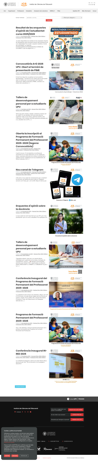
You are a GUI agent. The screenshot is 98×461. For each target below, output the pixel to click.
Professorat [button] (20, 11)
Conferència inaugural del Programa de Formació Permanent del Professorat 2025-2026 (32, 283)
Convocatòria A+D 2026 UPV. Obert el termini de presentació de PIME (29, 67)
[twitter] (25, 412)
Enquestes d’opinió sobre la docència (30, 207)
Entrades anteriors (20, 386)
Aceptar (7, 455)
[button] (95, 11)
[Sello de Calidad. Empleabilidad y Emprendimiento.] (61, 450)
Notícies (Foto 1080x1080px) (38, 36)
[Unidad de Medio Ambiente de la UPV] (39, 450)
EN (94, 2)
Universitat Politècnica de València (77, 457)
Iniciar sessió (91, 4)
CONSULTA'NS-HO (77, 414)
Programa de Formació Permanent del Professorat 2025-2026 (32, 318)
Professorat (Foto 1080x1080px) (23, 37)
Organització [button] (11, 11)
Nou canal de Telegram (29, 169)
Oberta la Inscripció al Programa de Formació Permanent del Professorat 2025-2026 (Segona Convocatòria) (32, 140)
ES (91, 2)
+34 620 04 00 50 (68, 441)
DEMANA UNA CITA (77, 419)
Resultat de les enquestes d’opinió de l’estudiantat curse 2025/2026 (31, 31)
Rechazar (15, 455)
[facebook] (22, 412)
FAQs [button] (58, 11)
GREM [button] (51, 11)
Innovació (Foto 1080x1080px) (38, 72)
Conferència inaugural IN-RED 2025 (31, 352)
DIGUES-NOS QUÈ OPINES (75, 409)
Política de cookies (9, 442)
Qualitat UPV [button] (76, 11)
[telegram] (30, 412)
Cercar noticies (20, 17)
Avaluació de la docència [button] (41, 11)
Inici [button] (5, 11)
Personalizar (24, 455)
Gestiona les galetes (47, 457)
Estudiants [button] (29, 11)
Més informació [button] (86, 11)
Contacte (18, 412)
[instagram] (28, 412)
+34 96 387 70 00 (54, 441)
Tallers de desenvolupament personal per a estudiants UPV (31, 102)
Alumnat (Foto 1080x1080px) (39, 109)
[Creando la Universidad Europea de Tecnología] (47, 449)
